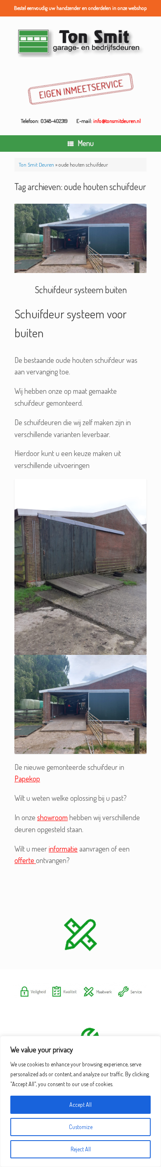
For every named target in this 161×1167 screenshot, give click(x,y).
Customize (80, 1126)
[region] (80, 1101)
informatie (63, 848)
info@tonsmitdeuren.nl (117, 121)
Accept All (80, 1104)
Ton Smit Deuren (36, 164)
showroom (52, 817)
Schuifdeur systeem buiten (81, 289)
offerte (25, 860)
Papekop (27, 778)
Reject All (81, 1149)
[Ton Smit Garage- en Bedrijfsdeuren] (80, 42)
